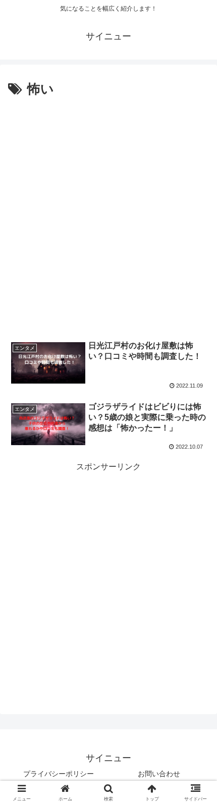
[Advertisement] (108, 214)
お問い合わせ (159, 774)
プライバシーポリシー (58, 774)
